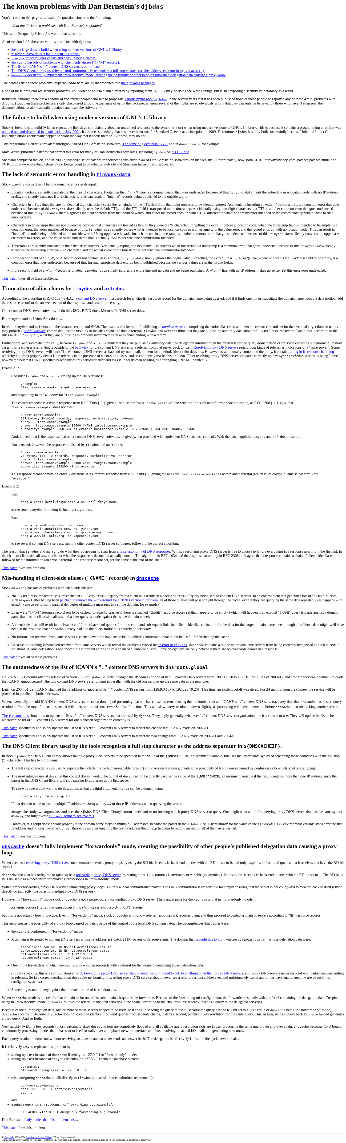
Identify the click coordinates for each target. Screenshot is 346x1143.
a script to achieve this (71, 816)
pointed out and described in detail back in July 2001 (41, 132)
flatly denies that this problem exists (50, 1120)
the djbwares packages (138, 83)
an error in (172, 645)
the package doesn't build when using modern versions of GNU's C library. (67, 50)
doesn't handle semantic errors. (45, 54)
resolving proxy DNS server (47, 863)
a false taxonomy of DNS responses (143, 551)
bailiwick (82, 347)
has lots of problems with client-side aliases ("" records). (65, 62)
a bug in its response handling (312, 352)
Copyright (9, 1137)
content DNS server (93, 298)
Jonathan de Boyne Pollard (39, 1137)
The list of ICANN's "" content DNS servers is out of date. (56, 66)
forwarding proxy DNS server (98, 875)
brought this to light (209, 939)
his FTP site (180, 152)
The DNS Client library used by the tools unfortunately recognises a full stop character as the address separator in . (108, 71)
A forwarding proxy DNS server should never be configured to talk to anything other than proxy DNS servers (161, 973)
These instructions (15, 716)
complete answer (173, 327)
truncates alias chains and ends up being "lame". (54, 58)
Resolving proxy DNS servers (215, 347)
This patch (9, 278)
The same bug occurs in (145, 144)
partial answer (34, 331)
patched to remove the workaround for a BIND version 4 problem (109, 600)
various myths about (146, 99)
